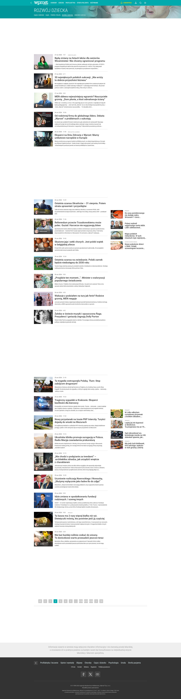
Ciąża (47, 15)
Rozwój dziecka (51, 10)
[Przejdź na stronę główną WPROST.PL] (31, 3)
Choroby (54, 3)
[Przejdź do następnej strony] (96, 601)
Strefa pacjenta (83, 3)
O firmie (73, 667)
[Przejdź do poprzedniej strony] (45, 601)
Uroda (123, 663)
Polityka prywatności (104, 667)
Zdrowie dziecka (80, 15)
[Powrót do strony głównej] (36, 663)
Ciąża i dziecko (39, 15)
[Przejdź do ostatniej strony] (101, 601)
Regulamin (93, 667)
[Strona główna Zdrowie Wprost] (41, 3)
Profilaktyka (70, 3)
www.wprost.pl (93, 694)
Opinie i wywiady (67, 663)
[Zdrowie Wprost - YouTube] (97, 674)
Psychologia (113, 663)
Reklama (86, 667)
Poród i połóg (56, 15)
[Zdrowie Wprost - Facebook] (83, 674)
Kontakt (79, 667)
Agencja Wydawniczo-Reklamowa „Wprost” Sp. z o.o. (95, 685)
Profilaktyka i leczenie (49, 663)
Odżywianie (94, 3)
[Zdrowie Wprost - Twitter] (90, 674)
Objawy (79, 663)
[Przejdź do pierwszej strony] (40, 601)
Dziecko (61, 3)
